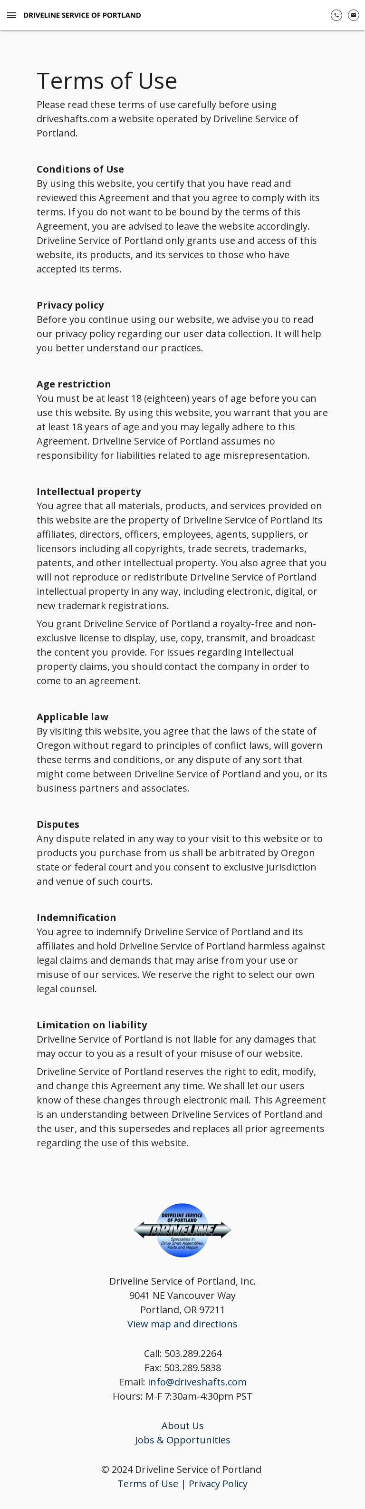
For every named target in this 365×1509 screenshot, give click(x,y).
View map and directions (182, 1323)
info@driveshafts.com (197, 1381)
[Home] (84, 15)
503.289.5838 (192, 1367)
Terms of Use (147, 1483)
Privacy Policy (218, 1483)
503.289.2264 (192, 1353)
